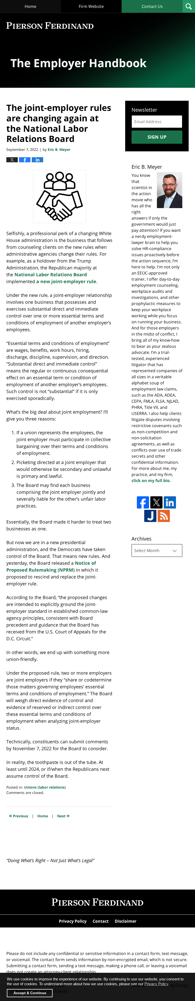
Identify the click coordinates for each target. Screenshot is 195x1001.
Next (63, 815)
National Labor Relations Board (50, 274)
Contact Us (152, 6)
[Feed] (164, 516)
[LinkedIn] (170, 502)
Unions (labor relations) (45, 787)
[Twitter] (156, 502)
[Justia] (150, 516)
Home (30, 6)
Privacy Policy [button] (156, 984)
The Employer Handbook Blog (49, 25)
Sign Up (157, 137)
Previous (18, 815)
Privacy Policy (73, 921)
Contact (101, 921)
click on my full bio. (151, 480)
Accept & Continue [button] (29, 993)
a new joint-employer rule (66, 281)
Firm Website (91, 6)
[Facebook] (143, 502)
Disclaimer (125, 921)
